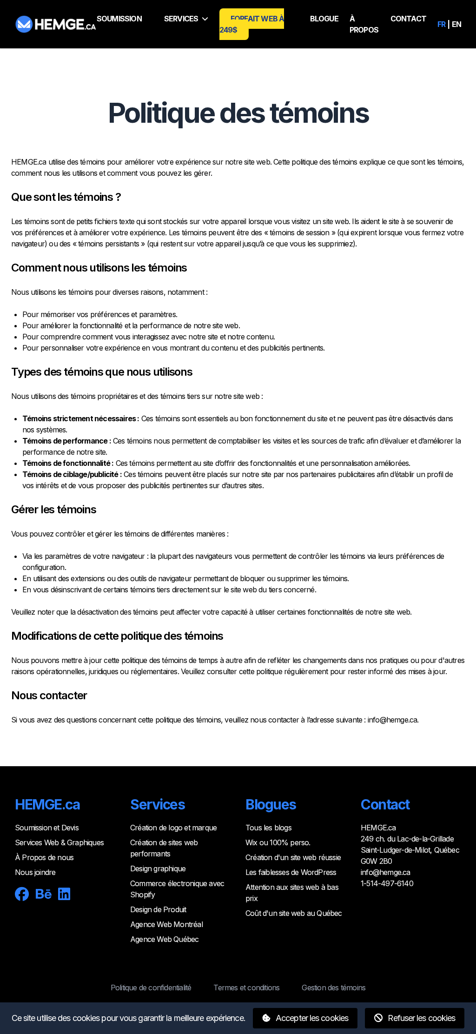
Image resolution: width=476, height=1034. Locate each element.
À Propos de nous (44, 857)
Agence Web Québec (164, 939)
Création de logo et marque (173, 827)
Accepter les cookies (311, 1018)
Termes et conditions (246, 987)
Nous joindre (35, 872)
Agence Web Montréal (166, 924)
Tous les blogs (268, 827)
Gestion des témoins (333, 987)
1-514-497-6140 (387, 883)
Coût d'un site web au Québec (293, 913)
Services (181, 18)
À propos (364, 24)
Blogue (324, 18)
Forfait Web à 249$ (251, 24)
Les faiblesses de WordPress (290, 872)
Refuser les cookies (420, 1018)
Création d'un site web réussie (293, 857)
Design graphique (157, 868)
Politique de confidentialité (151, 987)
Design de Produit (158, 909)
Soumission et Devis (47, 827)
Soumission (119, 18)
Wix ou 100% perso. (278, 842)
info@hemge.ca (392, 719)
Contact (408, 18)
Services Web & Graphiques (59, 842)
